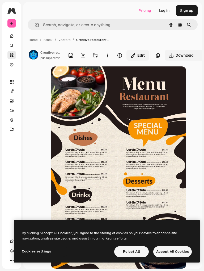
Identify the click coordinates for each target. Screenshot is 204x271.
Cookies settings (36, 251)
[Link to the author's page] (33, 55)
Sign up (186, 10)
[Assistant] (11, 129)
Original (85, 76)
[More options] (107, 55)
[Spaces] (11, 91)
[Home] (11, 36)
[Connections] (11, 241)
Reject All (131, 251)
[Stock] (11, 55)
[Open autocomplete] (35, 25)
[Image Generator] (11, 101)
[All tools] (11, 82)
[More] (11, 260)
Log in (164, 10)
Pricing (144, 10)
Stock (48, 40)
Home (33, 40)
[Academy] (11, 251)
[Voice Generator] (11, 120)
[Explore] (11, 64)
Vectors (64, 40)
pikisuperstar (50, 58)
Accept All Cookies (172, 251)
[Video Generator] (11, 110)
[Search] (11, 45)
